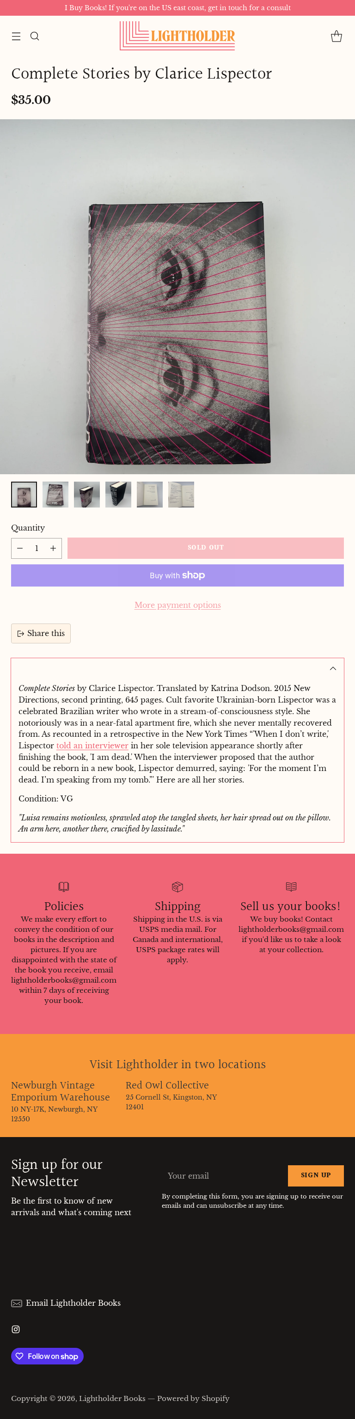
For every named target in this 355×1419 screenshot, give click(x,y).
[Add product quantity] (53, 548)
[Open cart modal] (336, 35)
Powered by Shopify (193, 1399)
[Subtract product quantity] (20, 548)
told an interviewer (92, 745)
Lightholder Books (112, 1399)
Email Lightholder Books (73, 1303)
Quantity (28, 527)
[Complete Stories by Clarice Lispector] (177, 296)
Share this (46, 633)
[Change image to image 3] (87, 495)
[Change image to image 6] (181, 495)
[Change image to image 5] (150, 495)
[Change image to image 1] (24, 495)
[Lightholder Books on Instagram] (15, 1331)
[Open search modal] (34, 35)
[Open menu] (15, 35)
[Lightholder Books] (177, 36)
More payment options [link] (178, 605)
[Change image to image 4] (118, 495)
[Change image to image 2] (55, 495)
